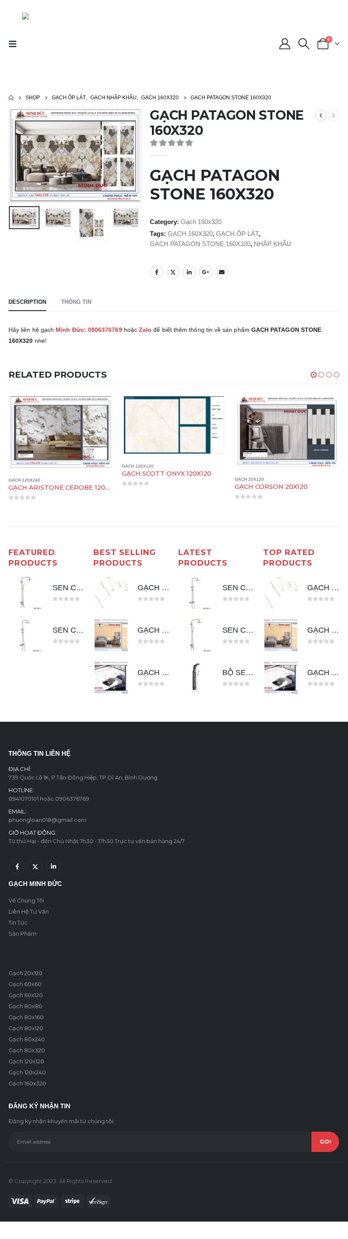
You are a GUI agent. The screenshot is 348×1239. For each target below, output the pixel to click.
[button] (313, 375)
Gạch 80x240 (26, 1038)
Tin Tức (18, 922)
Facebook (156, 272)
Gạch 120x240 (27, 1071)
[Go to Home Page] (11, 98)
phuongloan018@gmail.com (47, 819)
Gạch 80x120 (25, 1027)
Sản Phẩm (22, 933)
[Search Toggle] (304, 43)
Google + (205, 272)
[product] (74, 425)
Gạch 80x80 (25, 1005)
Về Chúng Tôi (26, 900)
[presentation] (19, 155)
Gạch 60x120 (25, 994)
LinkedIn (189, 272)
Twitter (173, 272)
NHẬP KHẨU (272, 243)
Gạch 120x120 (37, 466)
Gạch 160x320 (201, 221)
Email (222, 272)
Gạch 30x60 (261, 479)
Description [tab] (27, 302)
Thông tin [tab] (76, 302)
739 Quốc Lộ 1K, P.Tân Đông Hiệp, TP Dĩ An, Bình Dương (82, 777)
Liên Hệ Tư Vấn (28, 911)
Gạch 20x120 (149, 479)
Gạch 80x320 (26, 1049)
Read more (112, 408)
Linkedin (53, 866)
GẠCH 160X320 (190, 233)
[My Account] (284, 43)
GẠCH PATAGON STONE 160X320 (200, 243)
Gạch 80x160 (26, 1016)
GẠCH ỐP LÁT (237, 233)
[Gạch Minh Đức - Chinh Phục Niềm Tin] (65, 44)
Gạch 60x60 (25, 983)
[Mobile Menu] (15, 43)
